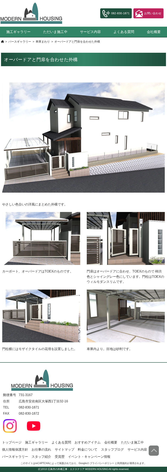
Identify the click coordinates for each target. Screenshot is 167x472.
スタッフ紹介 (41, 456)
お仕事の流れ (41, 449)
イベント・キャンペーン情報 (89, 456)
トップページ (12, 442)
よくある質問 (123, 32)
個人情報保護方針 (15, 449)
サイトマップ (64, 449)
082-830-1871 (29, 407)
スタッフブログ (112, 449)
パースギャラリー (19, 41)
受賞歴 (60, 456)
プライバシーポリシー (102, 463)
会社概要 (154, 32)
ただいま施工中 (55, 32)
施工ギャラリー (18, 32)
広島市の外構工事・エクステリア (66, 469)
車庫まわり (43, 41)
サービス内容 (90, 32)
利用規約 (122, 463)
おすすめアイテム (88, 442)
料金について (87, 449)
